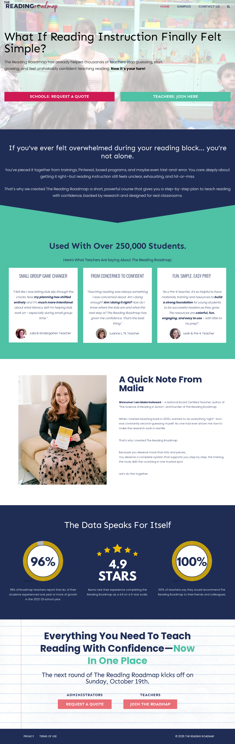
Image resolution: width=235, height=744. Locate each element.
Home (165, 6)
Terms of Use (48, 736)
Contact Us (209, 6)
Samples (184, 6)
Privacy (29, 736)
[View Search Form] (228, 7)
